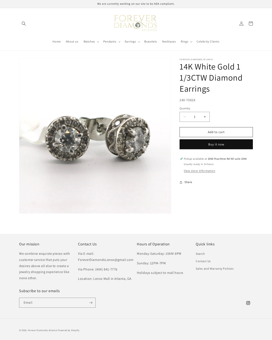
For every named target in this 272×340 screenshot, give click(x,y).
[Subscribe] (90, 303)
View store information (199, 171)
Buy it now (216, 144)
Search (200, 254)
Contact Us (203, 261)
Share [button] (188, 182)
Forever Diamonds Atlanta (42, 330)
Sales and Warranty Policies (215, 268)
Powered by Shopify (68, 330)
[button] (23, 23)
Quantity (185, 108)
